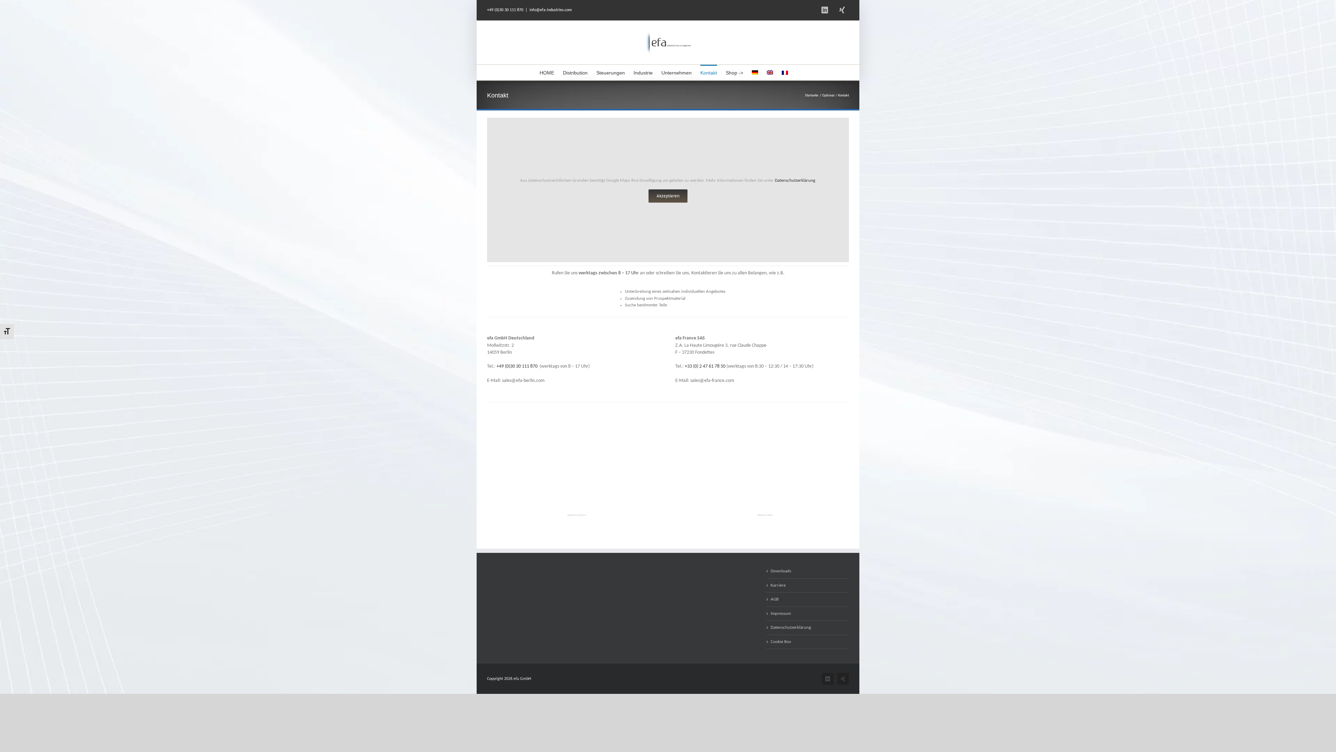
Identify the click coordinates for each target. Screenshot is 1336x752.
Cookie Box (781, 642)
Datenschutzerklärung (795, 180)
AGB (775, 599)
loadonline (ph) (771, 515)
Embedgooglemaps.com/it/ (575, 515)
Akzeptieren (668, 196)
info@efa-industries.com (551, 10)
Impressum (781, 613)
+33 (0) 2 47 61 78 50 (705, 366)
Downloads (781, 571)
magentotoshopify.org (582, 515)
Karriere (778, 585)
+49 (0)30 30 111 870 (517, 366)
